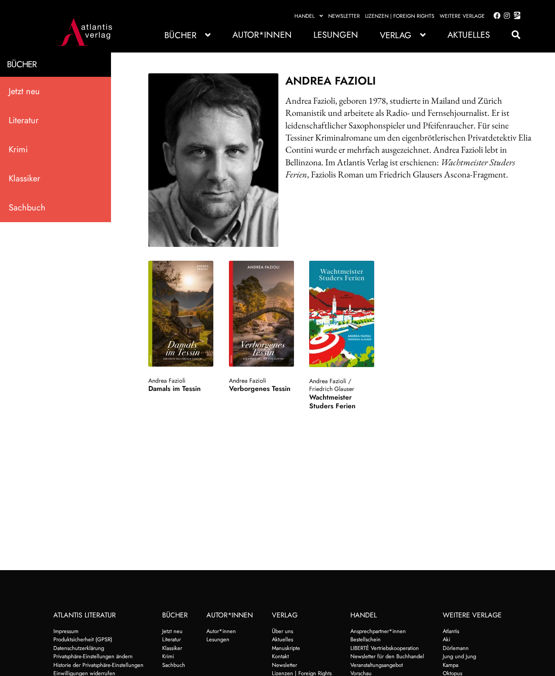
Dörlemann (456, 648)
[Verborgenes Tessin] (261, 314)
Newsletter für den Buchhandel (387, 656)
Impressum (65, 631)
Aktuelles (468, 35)
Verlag (395, 35)
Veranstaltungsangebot (376, 665)
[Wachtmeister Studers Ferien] (342, 314)
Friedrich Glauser (331, 388)
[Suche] (511, 35)
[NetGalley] (515, 16)
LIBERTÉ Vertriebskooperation (384, 648)
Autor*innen (262, 35)
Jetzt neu (24, 91)
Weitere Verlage (462, 16)
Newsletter (344, 16)
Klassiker (24, 178)
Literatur (24, 120)
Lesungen (335, 35)
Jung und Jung (459, 656)
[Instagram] (505, 16)
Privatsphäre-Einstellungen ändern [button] (93, 656)
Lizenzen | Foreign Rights (399, 16)
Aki (446, 639)
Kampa (450, 665)
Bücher (180, 35)
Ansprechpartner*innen (378, 631)
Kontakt (280, 656)
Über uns (282, 631)
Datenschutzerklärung (78, 648)
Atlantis (451, 631)
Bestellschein (365, 639)
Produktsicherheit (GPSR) (82, 639)
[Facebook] (495, 16)
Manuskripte (286, 648)
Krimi (18, 149)
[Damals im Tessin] (181, 314)
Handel (304, 16)
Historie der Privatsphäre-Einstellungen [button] (98, 665)
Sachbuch (27, 207)
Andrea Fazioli (167, 380)
